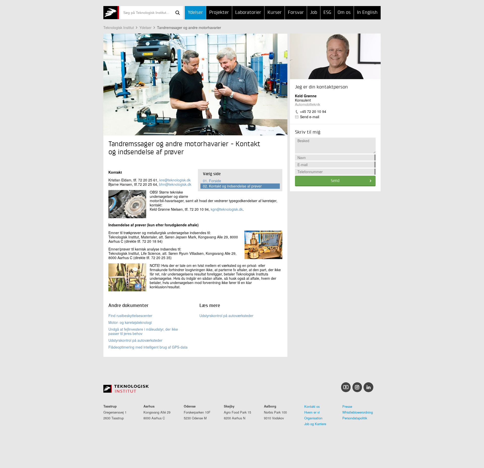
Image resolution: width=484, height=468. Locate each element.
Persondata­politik (354, 418)
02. (232, 186)
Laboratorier (248, 12)
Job (313, 12)
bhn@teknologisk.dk (175, 184)
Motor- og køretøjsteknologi (130, 322)
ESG (327, 12)
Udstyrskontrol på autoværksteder (135, 340)
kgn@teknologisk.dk (227, 209)
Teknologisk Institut (118, 27)
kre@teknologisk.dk (175, 179)
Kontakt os (312, 406)
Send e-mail (309, 116)
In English (367, 12)
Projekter (219, 12)
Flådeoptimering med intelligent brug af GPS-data (148, 347)
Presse (347, 406)
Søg (177, 12)
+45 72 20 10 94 (313, 111)
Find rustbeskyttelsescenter (130, 315)
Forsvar (296, 12)
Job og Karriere (315, 423)
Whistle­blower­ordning (357, 412)
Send (335, 181)
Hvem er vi (312, 412)
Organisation (313, 418)
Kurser (274, 12)
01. (212, 180)
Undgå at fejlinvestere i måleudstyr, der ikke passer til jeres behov (143, 331)
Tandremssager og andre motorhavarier (189, 27)
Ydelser (195, 12)
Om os (344, 12)
